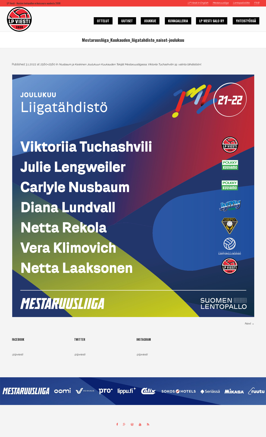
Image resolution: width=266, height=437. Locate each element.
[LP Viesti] (133, 391)
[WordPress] (133, 424)
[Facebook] (117, 424)
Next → (249, 323)
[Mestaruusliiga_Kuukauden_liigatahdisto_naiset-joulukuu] (133, 196)
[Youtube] (141, 424)
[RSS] (149, 424)
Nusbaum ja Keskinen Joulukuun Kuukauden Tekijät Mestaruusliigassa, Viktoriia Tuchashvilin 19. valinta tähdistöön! (130, 64)
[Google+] (125, 424)
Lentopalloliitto (241, 2)
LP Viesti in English (198, 2)
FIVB (256, 2)
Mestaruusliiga (221, 2)
